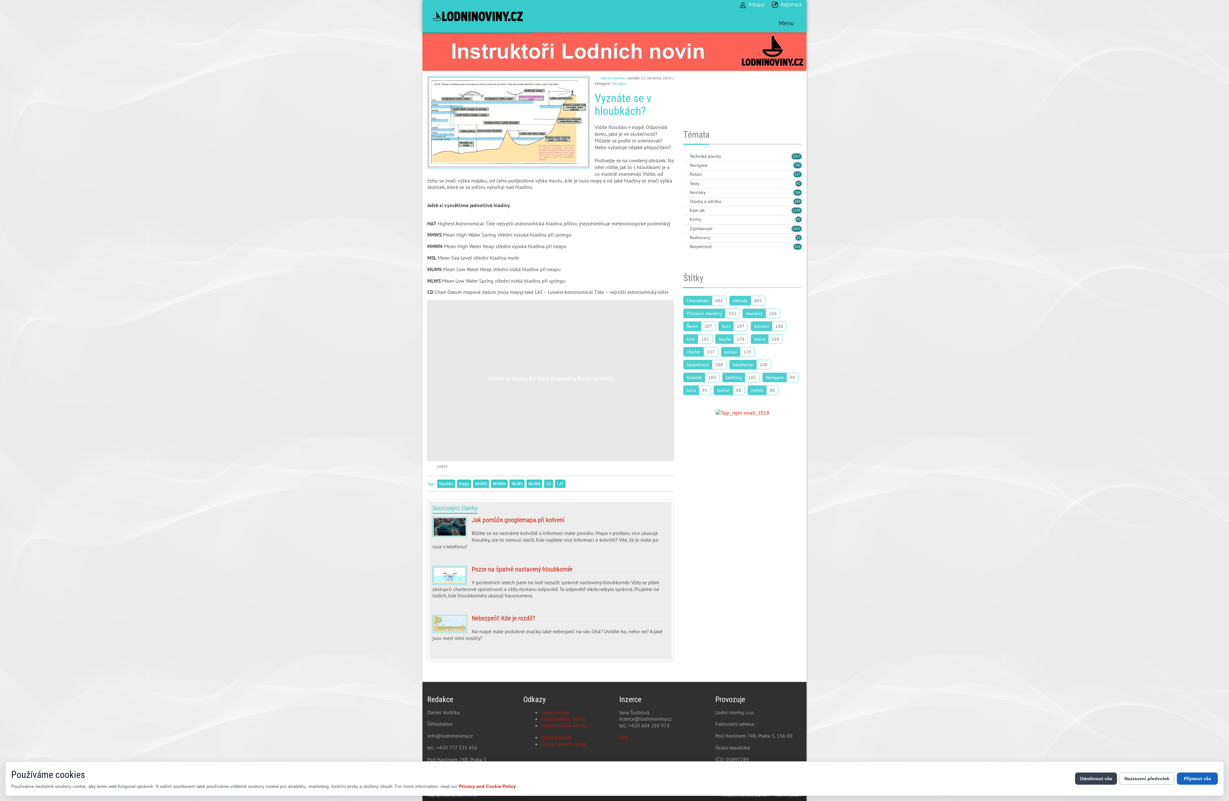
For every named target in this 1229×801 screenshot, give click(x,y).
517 (797, 174)
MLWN (534, 483)
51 (798, 237)
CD (548, 483)
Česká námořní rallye (563, 744)
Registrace (791, 5)
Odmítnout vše (1096, 778)
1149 (796, 210)
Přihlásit (757, 5)
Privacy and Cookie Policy (487, 786)
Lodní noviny (555, 712)
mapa (464, 483)
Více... (625, 737)
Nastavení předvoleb (1146, 778)
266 (797, 192)
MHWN (499, 483)
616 (797, 246)
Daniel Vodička (613, 78)
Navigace (619, 83)
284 (797, 201)
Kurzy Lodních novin (563, 719)
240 (797, 165)
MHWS (481, 483)
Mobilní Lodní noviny (564, 725)
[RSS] (685, 156)
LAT (560, 483)
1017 (796, 156)
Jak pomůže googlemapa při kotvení (550, 535)
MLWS (517, 483)
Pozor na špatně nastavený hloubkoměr (550, 585)
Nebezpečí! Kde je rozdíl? (550, 630)
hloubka (446, 483)
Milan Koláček (556, 737)
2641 (796, 228)
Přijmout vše (1197, 778)
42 (798, 183)
